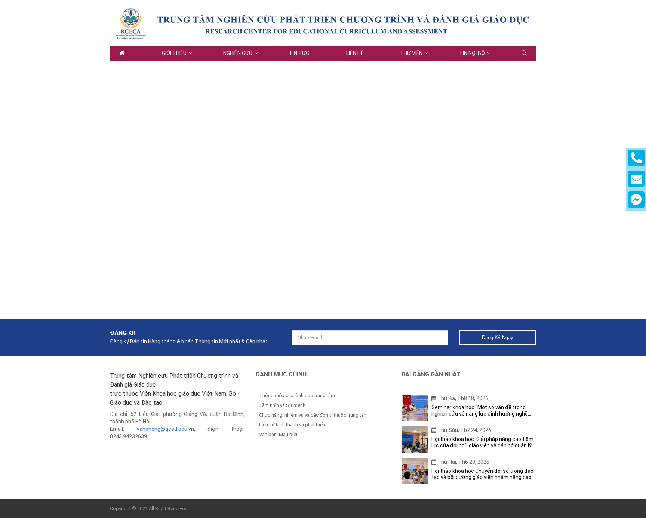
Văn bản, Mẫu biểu (279, 434)
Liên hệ (354, 53)
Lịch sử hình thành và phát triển (292, 424)
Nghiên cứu (237, 53)
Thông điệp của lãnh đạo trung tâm (297, 395)
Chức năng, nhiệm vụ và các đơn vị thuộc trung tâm (313, 415)
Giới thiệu (174, 53)
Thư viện (411, 53)
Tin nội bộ (472, 53)
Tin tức (299, 53)
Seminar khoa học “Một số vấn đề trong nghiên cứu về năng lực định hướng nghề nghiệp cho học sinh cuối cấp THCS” (479, 410)
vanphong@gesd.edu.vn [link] (165, 429)
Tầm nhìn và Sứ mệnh (282, 405)
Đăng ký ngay (497, 337)
